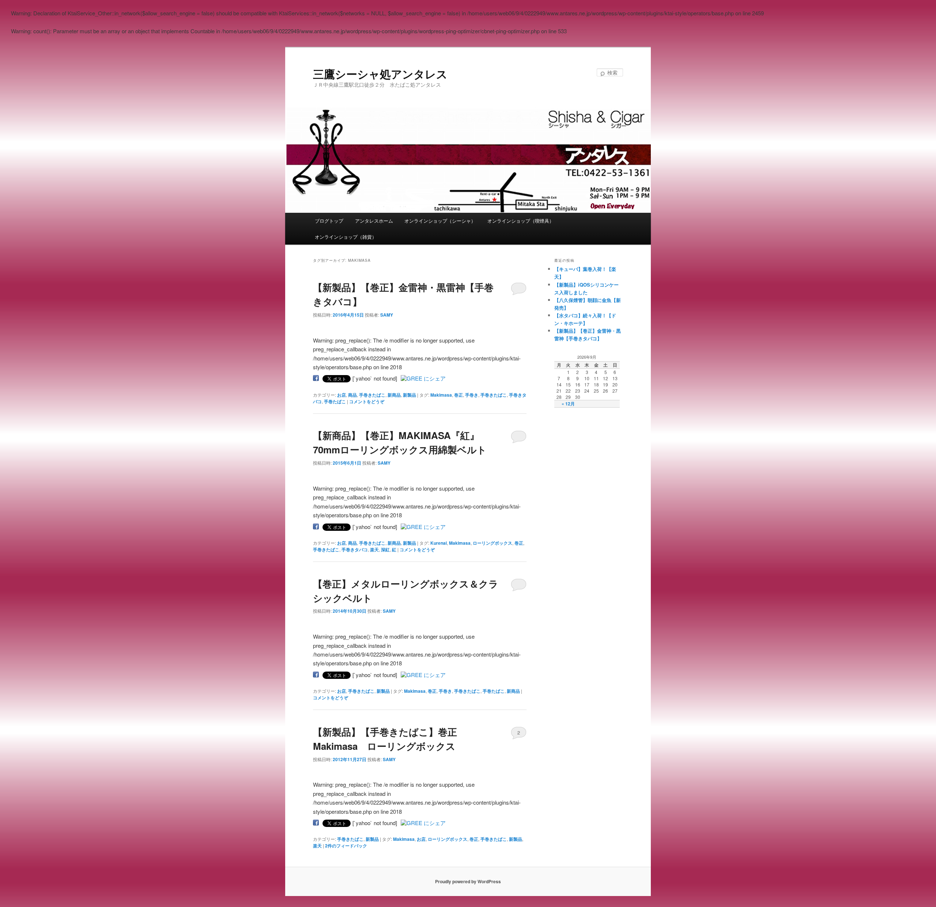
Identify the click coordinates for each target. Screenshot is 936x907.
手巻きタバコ (354, 549)
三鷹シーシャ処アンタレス (380, 74)
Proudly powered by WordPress (468, 881)
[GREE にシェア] (423, 378)
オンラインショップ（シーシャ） (440, 220)
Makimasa (441, 395)
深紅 (385, 549)
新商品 (394, 395)
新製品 (409, 395)
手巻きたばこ (372, 395)
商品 (352, 395)
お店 (341, 395)
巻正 (458, 395)
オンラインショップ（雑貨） (346, 236)
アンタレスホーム (374, 220)
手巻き (471, 395)
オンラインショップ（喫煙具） (520, 220)
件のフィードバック (346, 845)
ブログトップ (329, 220)
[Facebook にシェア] (316, 378)
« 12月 (568, 403)
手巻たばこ (335, 401)
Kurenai (438, 543)
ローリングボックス (492, 543)
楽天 (374, 549)
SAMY (386, 314)
